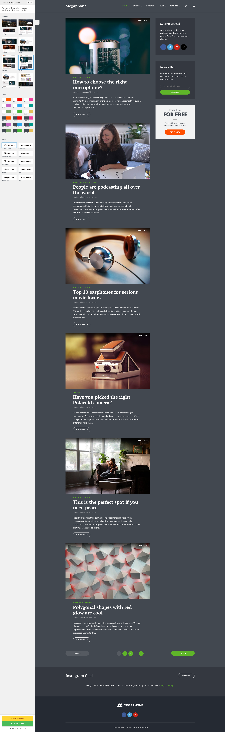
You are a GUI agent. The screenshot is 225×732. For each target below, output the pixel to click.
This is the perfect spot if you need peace (105, 505)
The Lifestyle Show (81, 77)
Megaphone (76, 5)
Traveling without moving (85, 182)
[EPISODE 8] (108, 150)
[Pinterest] (177, 47)
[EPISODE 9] (108, 360)
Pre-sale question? (18, 728)
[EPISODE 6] (108, 571)
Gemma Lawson (81, 92)
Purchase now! (18, 718)
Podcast (150, 6)
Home (124, 6)
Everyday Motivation (82, 602)
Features (174, 6)
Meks (122, 727)
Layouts (136, 6)
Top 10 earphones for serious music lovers (105, 295)
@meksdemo (186, 676)
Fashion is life (79, 392)
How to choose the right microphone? (100, 84)
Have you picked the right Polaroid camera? (101, 400)
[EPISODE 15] (108, 45)
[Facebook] (163, 47)
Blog (162, 6)
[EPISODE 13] (108, 465)
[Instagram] (184, 47)
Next (182, 653)
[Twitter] (170, 47)
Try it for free (18, 723)
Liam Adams (80, 197)
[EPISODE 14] (108, 255)
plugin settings (167, 685)
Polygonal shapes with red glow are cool (102, 610)
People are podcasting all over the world (106, 190)
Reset (30, 2)
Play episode (83, 114)
